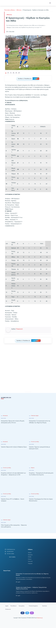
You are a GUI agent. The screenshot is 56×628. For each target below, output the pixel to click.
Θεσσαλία (30, 554)
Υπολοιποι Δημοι (35, 415)
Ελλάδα (29, 557)
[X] (27, 613)
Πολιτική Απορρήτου (33, 605)
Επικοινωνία (8, 609)
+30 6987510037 (10, 551)
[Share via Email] (16, 73)
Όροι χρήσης (21, 605)
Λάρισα (32, 467)
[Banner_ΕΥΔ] (28, 234)
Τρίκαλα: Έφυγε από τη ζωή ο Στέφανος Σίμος (14, 447)
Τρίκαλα (29, 552)
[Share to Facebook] (8, 73)
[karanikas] (28, 376)
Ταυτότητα (44, 605)
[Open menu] (50, 3)
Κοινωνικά (5, 415)
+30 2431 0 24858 (10, 553)
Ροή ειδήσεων (13, 605)
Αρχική (6, 605)
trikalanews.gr (40, 617)
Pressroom (19, 329)
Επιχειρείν (30, 563)
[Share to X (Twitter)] (11, 73)
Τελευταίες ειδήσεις (9, 10)
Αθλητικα (18, 10)
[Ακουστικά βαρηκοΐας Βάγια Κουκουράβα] (28, 357)
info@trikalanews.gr (11, 549)
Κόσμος (29, 559)
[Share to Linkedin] (13, 73)
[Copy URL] (19, 73)
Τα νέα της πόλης (35, 441)
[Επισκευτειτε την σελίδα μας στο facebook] (22, 613)
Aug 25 (18, 581)
